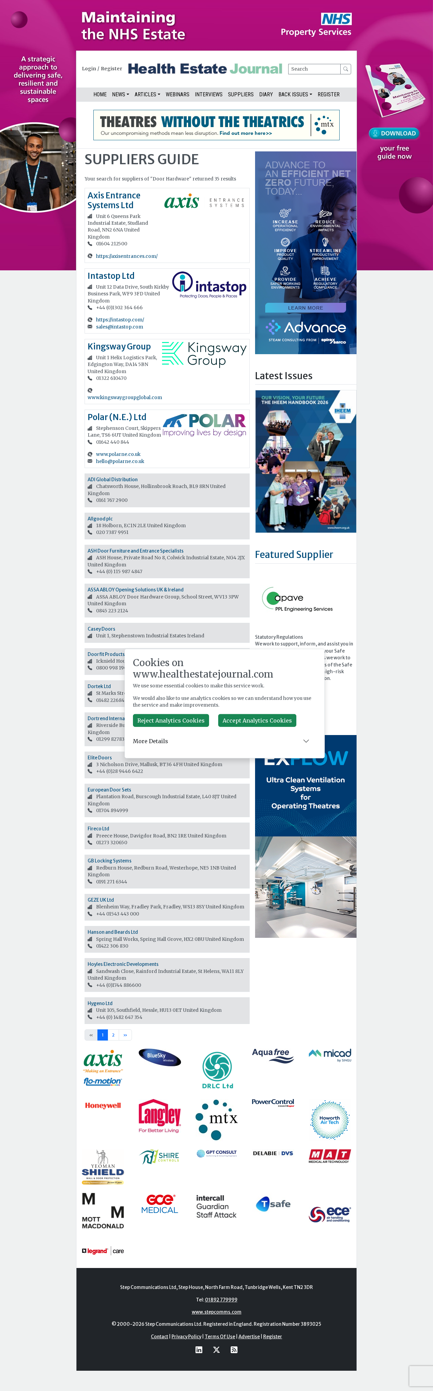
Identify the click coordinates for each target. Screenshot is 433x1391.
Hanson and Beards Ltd (113, 932)
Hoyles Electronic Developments (123, 964)
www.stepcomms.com (217, 1312)
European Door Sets (109, 790)
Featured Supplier (294, 554)
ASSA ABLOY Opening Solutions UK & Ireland (136, 590)
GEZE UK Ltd (101, 900)
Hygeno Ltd (100, 1003)
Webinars (177, 94)
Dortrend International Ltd (116, 719)
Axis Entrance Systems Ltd (114, 200)
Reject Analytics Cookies (171, 720)
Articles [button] (145, 94)
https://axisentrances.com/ (127, 256)
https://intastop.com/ (120, 320)
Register (111, 69)
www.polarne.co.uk (118, 454)
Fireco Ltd (98, 829)
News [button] (118, 94)
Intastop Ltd (111, 276)
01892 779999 (221, 1300)
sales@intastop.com (119, 327)
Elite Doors (100, 758)
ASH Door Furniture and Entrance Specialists (136, 551)
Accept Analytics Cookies (257, 720)
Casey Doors (101, 629)
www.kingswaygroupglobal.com (125, 397)
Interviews (209, 94)
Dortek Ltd (99, 686)
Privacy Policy (186, 1337)
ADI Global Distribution (113, 480)
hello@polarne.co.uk (120, 461)
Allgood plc (100, 519)
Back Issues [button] (293, 94)
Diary (266, 94)
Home (100, 94)
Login (89, 69)
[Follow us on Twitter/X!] (216, 1349)
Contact (159, 1337)
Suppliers (241, 94)
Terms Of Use (220, 1337)
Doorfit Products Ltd (110, 654)
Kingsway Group (119, 346)
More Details (150, 741)
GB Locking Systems (110, 861)
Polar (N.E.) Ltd (117, 417)
